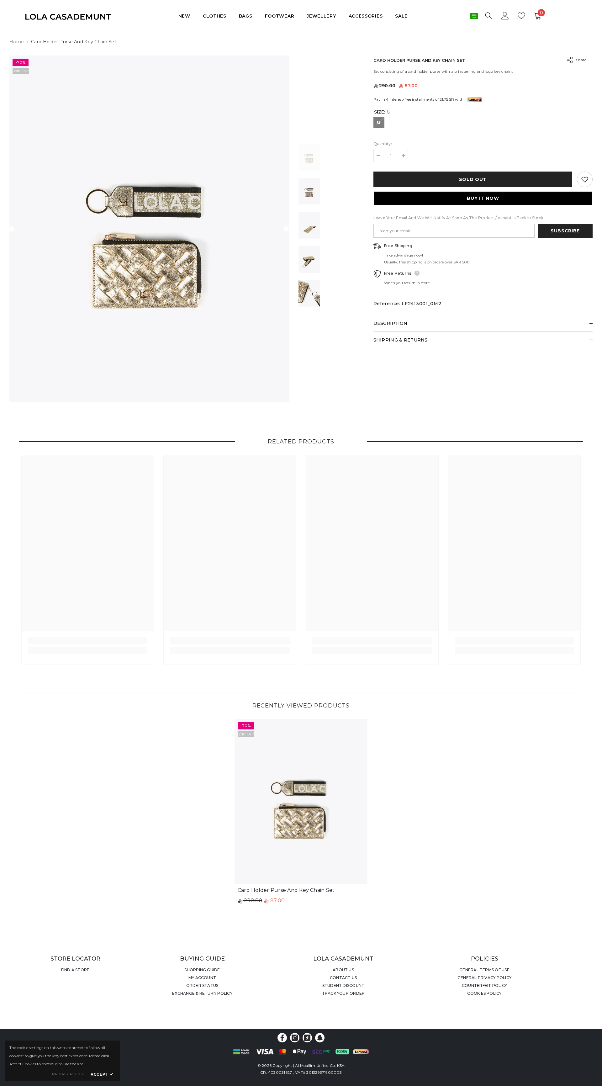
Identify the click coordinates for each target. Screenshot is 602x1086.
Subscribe (565, 231)
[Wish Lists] (521, 15)
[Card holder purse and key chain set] (301, 801)
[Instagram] (294, 1037)
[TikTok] (307, 1037)
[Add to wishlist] (585, 179)
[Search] (488, 15)
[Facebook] (282, 1037)
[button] (11, 228)
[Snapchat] (320, 1037)
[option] (149, 229)
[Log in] (505, 15)
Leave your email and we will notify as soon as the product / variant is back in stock (458, 217)
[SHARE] (567, 59)
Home (16, 42)
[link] (88, 640)
